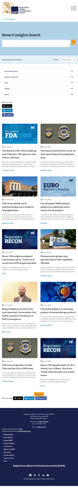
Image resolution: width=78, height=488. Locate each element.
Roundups (44, 223)
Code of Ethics (9, 443)
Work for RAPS (9, 449)
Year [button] (6, 83)
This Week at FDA (8, 170)
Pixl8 (20, 429)
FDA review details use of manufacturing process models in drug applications (18, 206)
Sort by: (56, 59)
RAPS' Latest (6, 332)
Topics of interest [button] (11, 77)
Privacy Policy (9, 455)
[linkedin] (43, 475)
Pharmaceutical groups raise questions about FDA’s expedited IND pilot (56, 259)
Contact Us (8, 446)
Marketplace (8, 434)
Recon (4, 273)
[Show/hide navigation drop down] (74, 8)
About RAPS (8, 440)
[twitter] (39, 475)
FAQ (5, 461)
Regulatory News (46, 170)
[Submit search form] (73, 42)
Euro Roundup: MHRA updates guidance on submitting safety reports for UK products (55, 206)
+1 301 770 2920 (42, 421)
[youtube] (47, 475)
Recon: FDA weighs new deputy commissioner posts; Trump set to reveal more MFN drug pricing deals (19, 259)
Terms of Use (9, 458)
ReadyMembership (24, 431)
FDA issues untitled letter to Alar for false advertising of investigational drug (58, 154)
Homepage (10, 19)
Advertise (7, 452)
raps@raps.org (41, 427)
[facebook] (30, 475)
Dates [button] (6, 94)
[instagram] (34, 475)
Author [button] (7, 88)
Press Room (8, 437)
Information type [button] (10, 71)
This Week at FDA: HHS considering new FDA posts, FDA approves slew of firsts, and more (19, 154)
